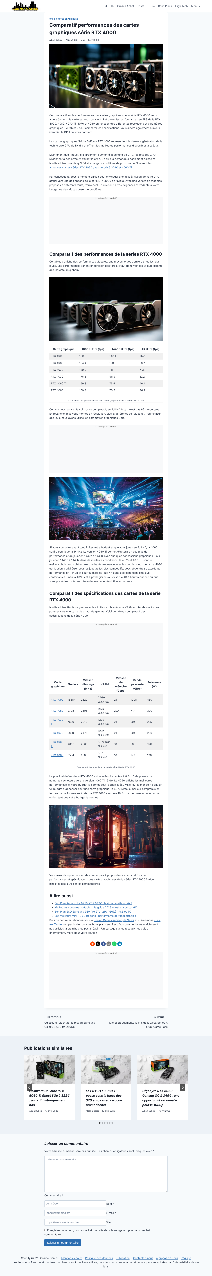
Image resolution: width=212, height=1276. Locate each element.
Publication (123, 1258)
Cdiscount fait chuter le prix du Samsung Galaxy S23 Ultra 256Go (69, 1022)
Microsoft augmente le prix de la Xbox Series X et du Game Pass (138, 1022)
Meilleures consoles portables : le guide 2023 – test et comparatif (96, 907)
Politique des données (99, 1258)
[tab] (100, 1123)
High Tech (181, 6)
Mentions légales (71, 1258)
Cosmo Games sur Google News (114, 920)
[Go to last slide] (29, 1087)
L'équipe (186, 1258)
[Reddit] (92, 943)
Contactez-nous (143, 1258)
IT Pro (151, 6)
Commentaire (53, 1195)
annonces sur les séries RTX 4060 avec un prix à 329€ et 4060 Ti (90, 167)
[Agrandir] (158, 281)
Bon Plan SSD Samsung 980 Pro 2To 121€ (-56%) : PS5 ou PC (93, 911)
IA (112, 6)
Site (108, 1222)
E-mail (111, 1212)
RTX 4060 (57, 755)
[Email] (108, 943)
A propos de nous (167, 1258)
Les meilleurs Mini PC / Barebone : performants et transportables (95, 915)
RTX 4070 (57, 732)
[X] (98, 943)
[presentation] (49, 1069)
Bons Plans (165, 6)
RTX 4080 (57, 710)
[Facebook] (103, 943)
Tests (140, 6)
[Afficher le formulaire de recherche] (106, 6)
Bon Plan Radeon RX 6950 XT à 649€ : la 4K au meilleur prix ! (93, 903)
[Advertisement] (106, 222)
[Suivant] (182, 1087)
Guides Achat (125, 6)
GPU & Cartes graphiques (63, 19)
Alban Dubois (55, 40)
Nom (110, 1203)
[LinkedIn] (119, 943)
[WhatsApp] (114, 943)
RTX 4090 (57, 699)
